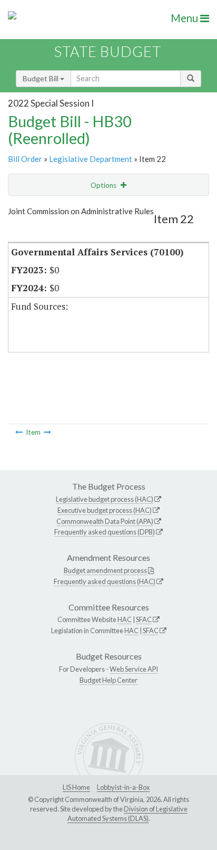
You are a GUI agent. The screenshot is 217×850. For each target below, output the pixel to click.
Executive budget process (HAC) (104, 510)
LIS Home (76, 787)
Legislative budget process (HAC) (104, 499)
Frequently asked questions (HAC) (104, 581)
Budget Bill (41, 78)
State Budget (107, 51)
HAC (124, 619)
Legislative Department (90, 159)
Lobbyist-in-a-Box (123, 787)
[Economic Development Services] (19, 432)
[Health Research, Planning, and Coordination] (47, 432)
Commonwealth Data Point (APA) (104, 521)
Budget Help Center (108, 680)
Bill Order (25, 159)
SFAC (144, 619)
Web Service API (134, 669)
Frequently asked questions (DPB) (104, 532)
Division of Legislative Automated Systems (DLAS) (127, 814)
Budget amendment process (105, 570)
